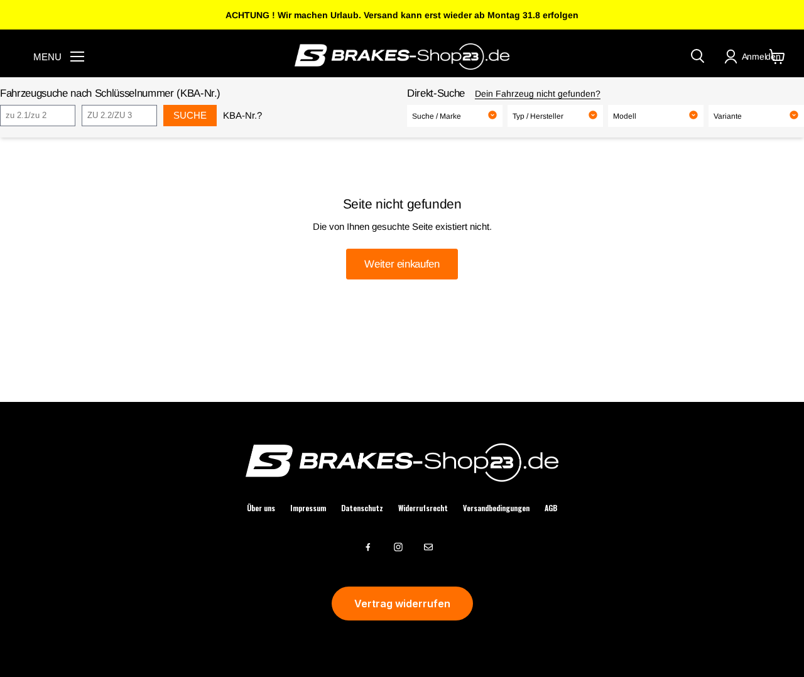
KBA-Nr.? (242, 115)
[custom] (368, 547)
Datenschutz (362, 508)
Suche (190, 115)
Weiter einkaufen (402, 264)
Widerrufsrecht (423, 508)
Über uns (261, 508)
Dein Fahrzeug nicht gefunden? (537, 94)
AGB (551, 508)
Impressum (308, 508)
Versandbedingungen (496, 508)
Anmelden (761, 56)
